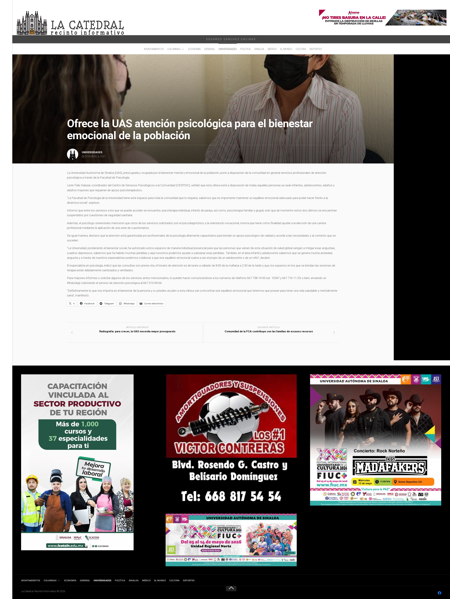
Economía (194, 49)
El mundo (286, 49)
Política (245, 49)
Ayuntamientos (154, 49)
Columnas (174, 49)
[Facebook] (439, 593)
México (272, 49)
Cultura (301, 49)
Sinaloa (259, 49)
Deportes (316, 49)
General (209, 49)
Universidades (227, 49)
